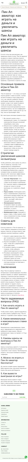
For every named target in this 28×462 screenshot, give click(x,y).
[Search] (25, 7)
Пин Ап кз (21, 295)
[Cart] (26, 3)
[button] (2, 2)
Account (23, 3)
